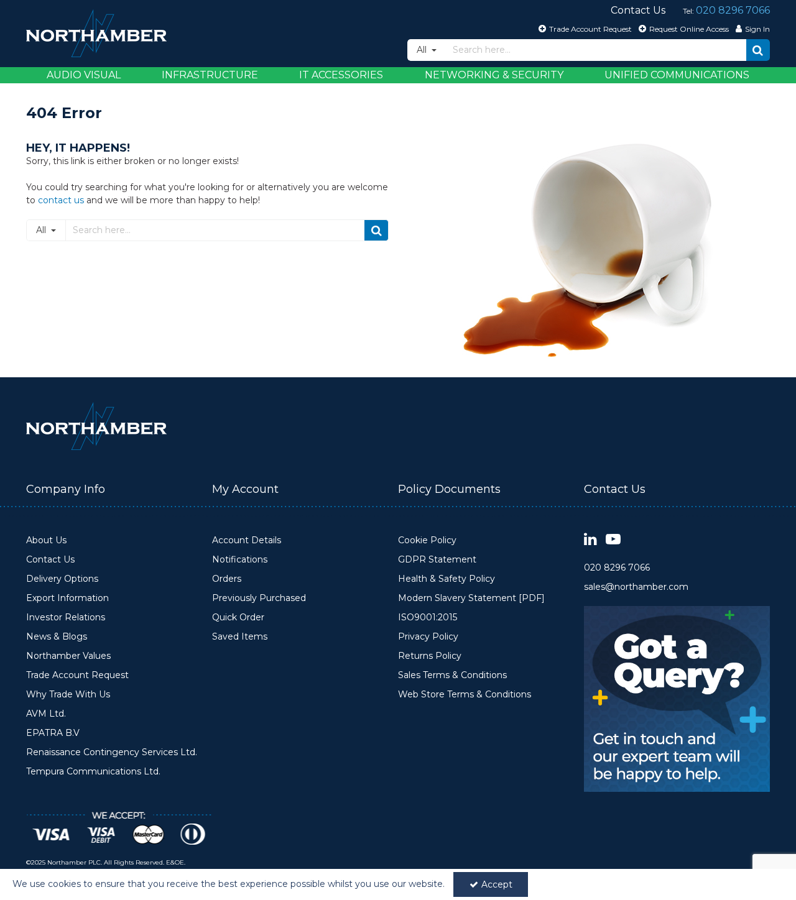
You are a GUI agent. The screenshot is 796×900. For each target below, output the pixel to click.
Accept (496, 884)
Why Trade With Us (68, 694)
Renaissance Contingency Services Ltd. (111, 752)
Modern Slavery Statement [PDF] (471, 598)
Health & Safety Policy (446, 579)
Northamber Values (68, 656)
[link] (590, 540)
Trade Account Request (77, 675)
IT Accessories (341, 75)
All (423, 49)
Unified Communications (676, 75)
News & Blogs (56, 636)
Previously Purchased (259, 598)
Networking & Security (494, 75)
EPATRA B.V (53, 733)
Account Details (246, 540)
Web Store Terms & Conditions (464, 694)
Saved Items (239, 636)
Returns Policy (429, 656)
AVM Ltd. (46, 714)
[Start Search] (758, 50)
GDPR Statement (437, 559)
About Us (46, 540)
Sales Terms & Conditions (452, 675)
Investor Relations (65, 617)
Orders (226, 579)
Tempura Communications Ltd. (93, 771)
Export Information (67, 598)
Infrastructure (210, 75)
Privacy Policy (428, 636)
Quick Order (238, 617)
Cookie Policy (427, 540)
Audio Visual (84, 75)
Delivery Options (62, 579)
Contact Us (50, 559)
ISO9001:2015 (427, 617)
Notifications (239, 559)
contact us (61, 200)
